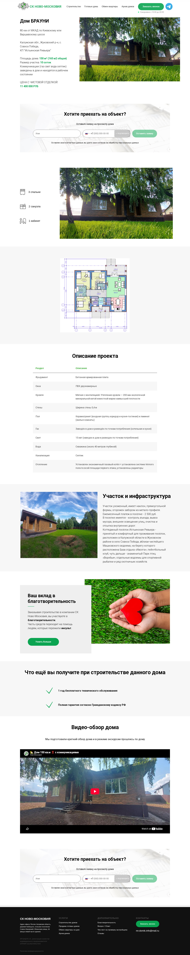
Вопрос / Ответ (104, 926)
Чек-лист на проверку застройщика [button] (112, 930)
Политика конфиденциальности (32, 951)
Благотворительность (107, 922)
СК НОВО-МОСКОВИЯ (45, 6)
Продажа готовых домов (69, 926)
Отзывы (101, 933)
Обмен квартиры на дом (69, 930)
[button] (151, 6)
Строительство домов (68, 922)
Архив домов (64, 933)
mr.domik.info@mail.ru (147, 930)
